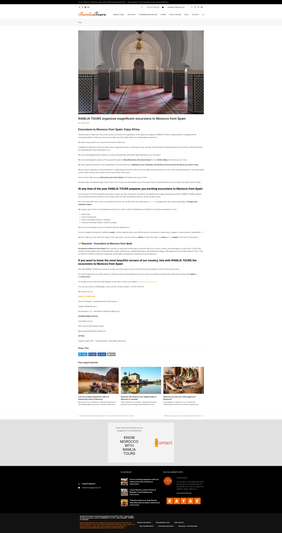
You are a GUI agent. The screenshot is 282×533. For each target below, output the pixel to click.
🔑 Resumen (85, 243)
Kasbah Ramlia (182, 478)
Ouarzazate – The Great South (187, 526)
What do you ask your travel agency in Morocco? (183, 416)
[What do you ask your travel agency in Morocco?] (183, 380)
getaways (151, 202)
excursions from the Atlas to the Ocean (109, 524)
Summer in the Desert (144, 522)
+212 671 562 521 (153, 7)
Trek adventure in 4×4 (162, 522)
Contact (157, 442)
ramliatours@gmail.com (176, 7)
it (192, 7)
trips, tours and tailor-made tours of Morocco (112, 526)
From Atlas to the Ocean (165, 526)
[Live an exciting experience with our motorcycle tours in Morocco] (98, 380)
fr (195, 7)
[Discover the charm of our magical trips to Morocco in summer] (141, 380)
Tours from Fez (179, 522)
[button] (203, 14)
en (202, 7)
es (198, 7)
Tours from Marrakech (146, 526)
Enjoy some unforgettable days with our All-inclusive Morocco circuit (107, 416)
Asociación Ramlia (184, 493)
